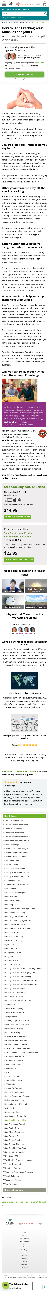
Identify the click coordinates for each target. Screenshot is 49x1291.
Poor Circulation (11, 1076)
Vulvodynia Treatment (14, 1180)
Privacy (24, 1258)
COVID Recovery (12, 881)
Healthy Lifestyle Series (15, 988)
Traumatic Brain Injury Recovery (18, 1172)
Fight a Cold (9, 944)
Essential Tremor (12, 932)
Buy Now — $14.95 (24, 74)
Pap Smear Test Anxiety (15, 1056)
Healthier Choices (12, 964)
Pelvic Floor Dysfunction (15, 1064)
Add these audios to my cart (20, 560)
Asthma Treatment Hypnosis (17, 837)
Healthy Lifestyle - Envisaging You (19, 972)
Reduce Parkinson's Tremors (17, 1096)
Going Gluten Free (12, 952)
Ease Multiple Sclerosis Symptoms (19, 909)
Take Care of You (12, 1156)
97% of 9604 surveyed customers (19, 771)
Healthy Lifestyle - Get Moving (17, 976)
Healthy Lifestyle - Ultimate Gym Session (22, 984)
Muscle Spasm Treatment (15, 1036)
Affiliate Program (24, 1250)
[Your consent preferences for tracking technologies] (45, 1287)
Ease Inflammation (12, 901)
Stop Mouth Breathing (14, 1132)
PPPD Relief (9, 1084)
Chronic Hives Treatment (15, 857)
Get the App (24, 1267)
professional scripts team (23, 634)
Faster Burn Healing (13, 940)
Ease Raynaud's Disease (15, 917)
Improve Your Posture (14, 1012)
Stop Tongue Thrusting (14, 1144)
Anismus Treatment (13, 829)
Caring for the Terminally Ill (16, 849)
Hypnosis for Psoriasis (14, 996)
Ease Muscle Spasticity (14, 913)
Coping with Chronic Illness (16, 873)
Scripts (24, 1244)
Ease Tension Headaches (15, 924)
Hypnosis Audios (24, 1241)
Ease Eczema (10, 897)
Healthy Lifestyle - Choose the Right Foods (23, 968)
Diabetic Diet (10, 889)
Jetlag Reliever (11, 1016)
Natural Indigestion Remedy (16, 1044)
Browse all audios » (13, 1190)
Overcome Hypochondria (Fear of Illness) (22, 1052)
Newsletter (24, 1264)
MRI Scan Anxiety (12, 1032)
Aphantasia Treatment (14, 833)
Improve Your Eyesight (14, 1008)
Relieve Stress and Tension (17, 536)
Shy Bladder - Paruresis (15, 1116)
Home (24, 1232)
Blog (24, 1247)
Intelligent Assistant (16, 18)
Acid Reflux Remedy (13, 821)
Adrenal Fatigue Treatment (16, 825)
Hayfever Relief (11, 960)
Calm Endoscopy (12, 845)
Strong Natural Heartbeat (15, 1152)
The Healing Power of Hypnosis (18, 1160)
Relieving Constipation (14, 1100)
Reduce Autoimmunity (14, 1092)
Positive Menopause (13, 1080)
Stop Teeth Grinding (13, 1140)
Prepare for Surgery (13, 1088)
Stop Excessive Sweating (15, 1124)
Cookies (24, 1261)
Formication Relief (12, 948)
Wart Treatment (11, 1184)
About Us (24, 1235)
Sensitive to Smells (13, 1112)
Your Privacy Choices (19, 1284)
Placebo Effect (10, 1068)
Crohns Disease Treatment (16, 885)
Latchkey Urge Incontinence (16, 1020)
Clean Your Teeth (11, 861)
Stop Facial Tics (11, 1128)
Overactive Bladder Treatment (17, 1048)
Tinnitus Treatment (12, 1164)
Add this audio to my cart (19, 517)
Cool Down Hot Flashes (14, 869)
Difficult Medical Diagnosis (16, 893)
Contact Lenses (11, 865)
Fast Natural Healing (13, 936)
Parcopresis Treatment (14, 1060)
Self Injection (10, 1108)
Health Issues (10, 816)
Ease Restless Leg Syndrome (17, 920)
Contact (24, 1255)
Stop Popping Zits (12, 1136)
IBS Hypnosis (10, 1004)
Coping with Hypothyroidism (16, 877)
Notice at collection (12, 1288)
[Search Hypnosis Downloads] (45, 13)
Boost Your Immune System (16, 841)
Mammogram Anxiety (13, 1028)
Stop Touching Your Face (15, 1148)
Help (24, 1253)
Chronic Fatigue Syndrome (16, 853)
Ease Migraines (11, 905)
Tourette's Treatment (13, 1168)
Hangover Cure (11, 956)
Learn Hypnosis (24, 1238)
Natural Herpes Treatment (15, 1040)
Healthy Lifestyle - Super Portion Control (22, 980)
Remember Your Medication (16, 1104)
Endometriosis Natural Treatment (19, 928)
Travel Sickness (11, 1176)
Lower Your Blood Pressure (16, 1024)
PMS (6, 1072)
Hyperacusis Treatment (14, 992)
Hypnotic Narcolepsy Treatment (18, 1000)
